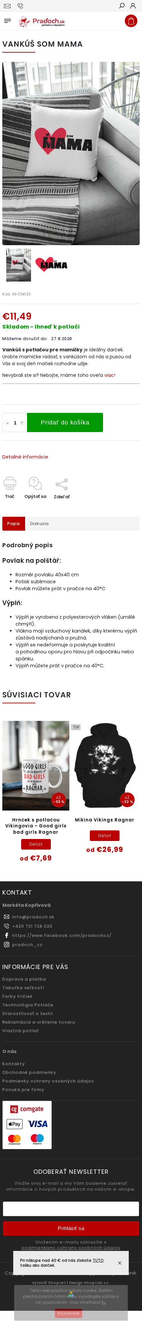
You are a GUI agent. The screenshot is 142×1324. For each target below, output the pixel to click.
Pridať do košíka (65, 422)
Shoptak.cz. (97, 1282)
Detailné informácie (25, 457)
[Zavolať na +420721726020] (21, 6)
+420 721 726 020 (32, 926)
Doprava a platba (24, 979)
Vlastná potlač (20, 1031)
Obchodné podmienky (29, 1072)
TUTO (98, 1260)
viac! (109, 375)
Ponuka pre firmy (23, 1089)
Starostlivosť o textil (27, 1013)
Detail (36, 844)
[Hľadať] (121, 6)
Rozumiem (68, 1313)
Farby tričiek (17, 996)
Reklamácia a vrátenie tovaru (38, 1022)
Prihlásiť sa (71, 1228)
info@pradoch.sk (33, 917)
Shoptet (57, 1282)
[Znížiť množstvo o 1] (7, 423)
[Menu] (8, 19)
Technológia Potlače (27, 1005)
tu (104, 1302)
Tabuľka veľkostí (23, 988)
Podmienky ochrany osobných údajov (48, 1081)
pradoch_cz (27, 945)
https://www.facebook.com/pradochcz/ (62, 935)
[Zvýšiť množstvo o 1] (22, 423)
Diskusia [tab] (39, 523)
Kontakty (13, 1064)
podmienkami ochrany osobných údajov (71, 1248)
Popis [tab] (13, 523)
